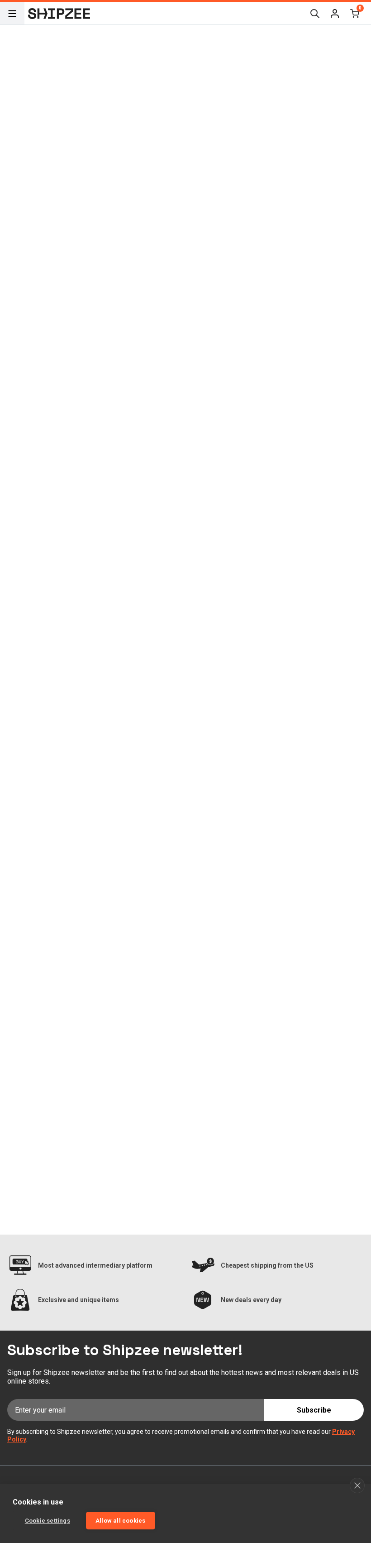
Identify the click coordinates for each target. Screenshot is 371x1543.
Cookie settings (47, 1520)
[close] (357, 1485)
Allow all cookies (120, 1520)
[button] (335, 14)
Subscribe (314, 1410)
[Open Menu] (12, 13)
